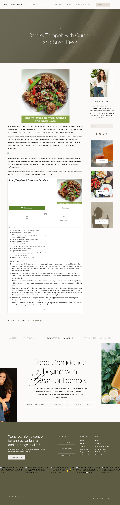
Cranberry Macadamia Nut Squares (24, 338)
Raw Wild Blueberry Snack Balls (99, 338)
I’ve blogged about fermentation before (21, 158)
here (17, 167)
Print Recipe (28, 208)
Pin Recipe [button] (65, 208)
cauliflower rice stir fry (54, 161)
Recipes (60, 28)
